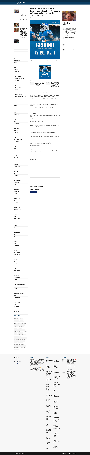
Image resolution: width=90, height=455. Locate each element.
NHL (14, 238)
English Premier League (18, 139)
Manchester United (17, 209)
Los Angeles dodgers (17, 198)
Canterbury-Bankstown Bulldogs (20, 96)
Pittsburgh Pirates (17, 257)
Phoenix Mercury (17, 254)
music (15, 227)
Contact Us (69, 0)
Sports (15, 286)
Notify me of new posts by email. (35, 189)
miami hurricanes (17, 218)
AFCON (18, 318)
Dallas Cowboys (16, 123)
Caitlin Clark (16, 92)
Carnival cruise (16, 101)
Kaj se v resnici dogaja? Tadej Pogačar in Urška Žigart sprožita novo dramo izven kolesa (39, 83)
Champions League (49, 395)
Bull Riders (16, 89)
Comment (31, 162)
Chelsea (15, 112)
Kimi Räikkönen (16, 182)
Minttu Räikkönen (16, 339)
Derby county (16, 130)
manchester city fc (17, 207)
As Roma (15, 64)
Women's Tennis (16, 311)
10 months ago (22, 37)
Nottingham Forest (56, 396)
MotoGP (15, 225)
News (14, 234)
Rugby (15, 268)
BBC (46, 370)
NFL (14, 236)
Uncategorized (16, 306)
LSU (54, 371)
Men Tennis (55, 377)
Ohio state (15, 241)
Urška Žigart (21, 347)
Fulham (47, 425)
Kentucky (47, 444)
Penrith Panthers (17, 252)
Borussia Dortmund (17, 76)
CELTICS (15, 107)
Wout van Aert (16, 349)
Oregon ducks (16, 245)
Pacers (54, 402)
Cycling (15, 121)
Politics (15, 259)
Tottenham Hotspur (17, 302)
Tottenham (55, 440)
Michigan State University (18, 220)
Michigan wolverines (56, 384)
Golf (14, 162)
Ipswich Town (16, 171)
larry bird (18, 331)
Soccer (15, 281)
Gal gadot (15, 155)
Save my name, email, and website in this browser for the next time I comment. (43, 183)
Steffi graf (16, 290)
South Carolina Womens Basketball (20, 284)
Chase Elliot (16, 110)
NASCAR (15, 229)
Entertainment (16, 141)
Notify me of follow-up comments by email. (36, 186)
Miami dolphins (16, 214)
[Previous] (44, 92)
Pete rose (15, 342)
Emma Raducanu (21, 326)
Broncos (15, 83)
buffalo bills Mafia (17, 87)
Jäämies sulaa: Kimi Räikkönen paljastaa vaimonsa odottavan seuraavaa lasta (70, 49)
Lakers (15, 331)
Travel (15, 304)
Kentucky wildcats (17, 180)
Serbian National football (56, 420)
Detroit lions (48, 412)
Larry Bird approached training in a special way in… (23, 24)
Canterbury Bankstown (18, 94)
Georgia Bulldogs (17, 159)
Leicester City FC (17, 191)
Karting (15, 177)
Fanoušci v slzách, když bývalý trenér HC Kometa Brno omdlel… (66, 23)
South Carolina (55, 426)
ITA (14, 173)
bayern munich (16, 71)
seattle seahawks (17, 270)
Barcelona (15, 67)
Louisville (15, 200)
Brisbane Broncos (48, 375)
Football (15, 148)
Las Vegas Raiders (17, 189)
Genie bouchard (16, 157)
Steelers (15, 288)
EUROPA (47, 419)
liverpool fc (16, 196)
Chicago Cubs (16, 116)
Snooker (15, 279)
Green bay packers (17, 166)
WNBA (25, 347)
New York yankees (17, 232)
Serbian (15, 272)
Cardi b (15, 98)
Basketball (16, 69)
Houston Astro (48, 438)
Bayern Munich (16, 321)
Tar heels (54, 433)
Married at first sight (18, 211)
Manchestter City (23, 334)
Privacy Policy (65, 0)
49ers (15, 58)
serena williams (16, 275)
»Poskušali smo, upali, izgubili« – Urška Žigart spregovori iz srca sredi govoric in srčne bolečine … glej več (70, 45)
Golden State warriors (48, 432)
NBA (24, 339)
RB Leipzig (15, 263)
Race (14, 261)
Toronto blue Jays (17, 297)
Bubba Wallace (16, 85)
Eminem (38, 145)
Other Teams (55, 401)
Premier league (20, 342)
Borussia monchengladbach (19, 78)
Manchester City (17, 205)
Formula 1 (15, 150)
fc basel (15, 146)
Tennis (15, 295)
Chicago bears (16, 114)
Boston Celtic (16, 80)
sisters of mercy (17, 277)
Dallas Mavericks (48, 406)
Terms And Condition (73, 0)
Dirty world (16, 135)
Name (31, 174)
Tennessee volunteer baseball (19, 293)
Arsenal (15, 62)
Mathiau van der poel (17, 336)
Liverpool (54, 365)
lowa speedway (16, 202)
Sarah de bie (16, 344)
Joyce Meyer (16, 175)
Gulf (14, 168)
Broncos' (15, 323)
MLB (14, 223)
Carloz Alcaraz (48, 389)
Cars (14, 103)
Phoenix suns (55, 407)
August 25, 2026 (37, 85)
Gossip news (16, 164)
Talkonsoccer (19, 3)
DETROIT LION (16, 132)
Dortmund (15, 137)
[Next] (46, 92)
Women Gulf (16, 309)
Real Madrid (55, 413)
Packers (15, 250)
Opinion (15, 243)
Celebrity (15, 105)
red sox (15, 266)
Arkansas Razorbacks (18, 60)
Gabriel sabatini (16, 153)
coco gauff (47, 401)
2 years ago (22, 26)
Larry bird (55, 360)
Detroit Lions (34, 145)
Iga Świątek (19, 328)
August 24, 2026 (53, 89)
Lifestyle (15, 193)
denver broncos (48, 407)
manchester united (17, 334)
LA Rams (15, 184)
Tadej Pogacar (16, 347)
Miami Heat (15, 216)
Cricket (15, 119)
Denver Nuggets (16, 128)
